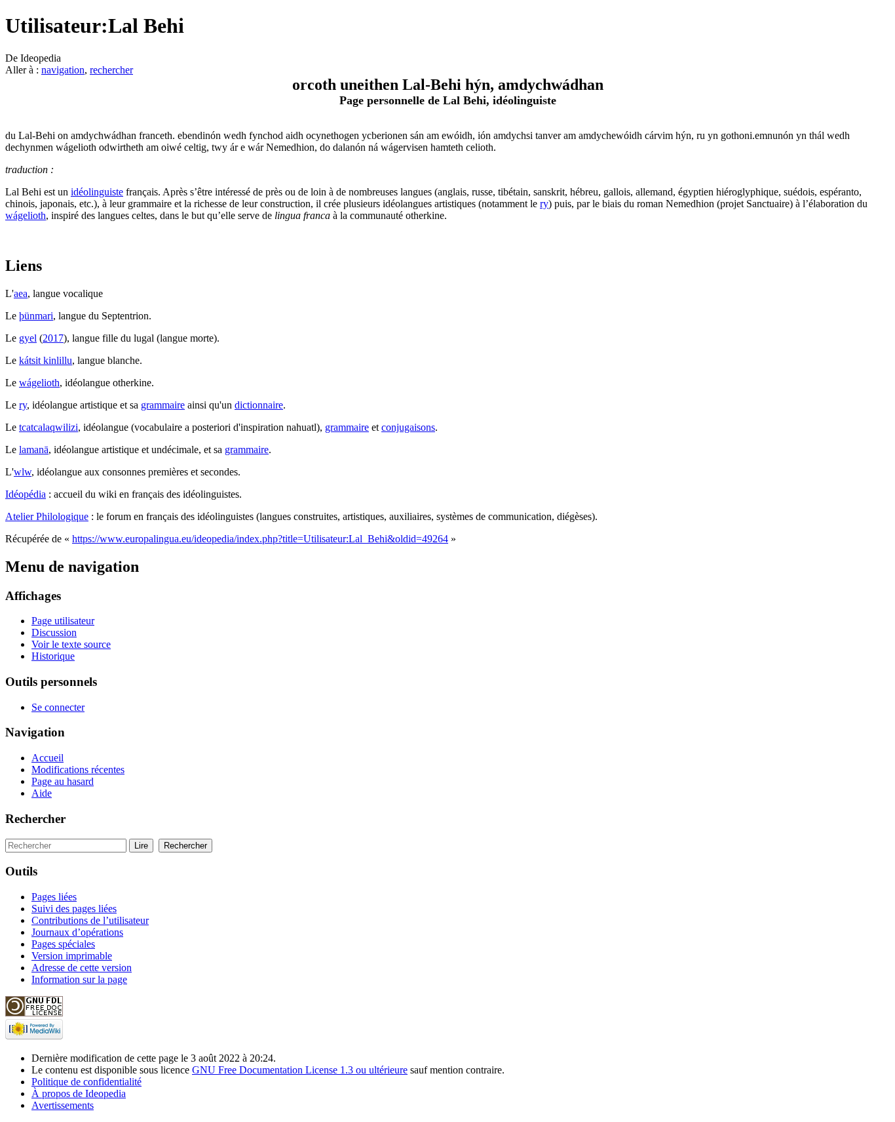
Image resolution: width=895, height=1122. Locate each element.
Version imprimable (71, 955)
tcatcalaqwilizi (48, 427)
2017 (53, 338)
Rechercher (35, 819)
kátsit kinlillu (45, 360)
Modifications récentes (77, 769)
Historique (53, 656)
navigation (63, 69)
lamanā (33, 449)
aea (21, 293)
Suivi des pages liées (74, 908)
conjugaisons (408, 427)
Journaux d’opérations (77, 932)
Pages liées (54, 896)
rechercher (111, 69)
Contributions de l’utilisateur (90, 920)
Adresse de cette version (81, 967)
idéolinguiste (97, 191)
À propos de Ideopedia (78, 1093)
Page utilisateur (62, 620)
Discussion (54, 632)
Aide (41, 793)
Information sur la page (79, 979)
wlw (22, 471)
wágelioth (25, 215)
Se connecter (58, 707)
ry (544, 203)
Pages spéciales (63, 944)
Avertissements (62, 1105)
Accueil (47, 757)
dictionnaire (259, 405)
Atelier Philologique (46, 516)
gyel (28, 338)
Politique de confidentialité (86, 1081)
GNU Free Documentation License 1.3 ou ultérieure (300, 1069)
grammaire (163, 405)
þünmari (36, 315)
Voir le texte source (71, 644)
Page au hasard (62, 781)
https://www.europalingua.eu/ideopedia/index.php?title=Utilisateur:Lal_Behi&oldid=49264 (260, 538)
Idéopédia (25, 494)
